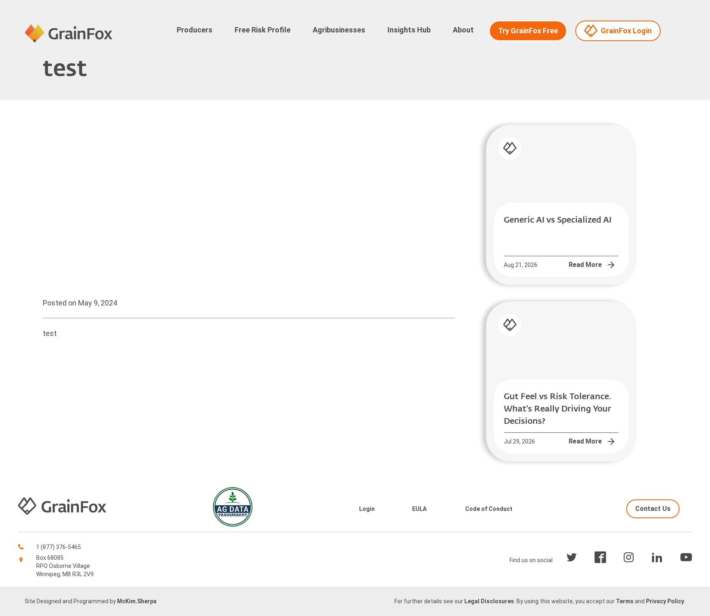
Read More (585, 265)
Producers (194, 29)
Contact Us (653, 509)
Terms (625, 601)
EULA (419, 509)
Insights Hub (409, 29)
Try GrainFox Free (528, 30)
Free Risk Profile (262, 29)
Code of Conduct (488, 509)
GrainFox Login (626, 30)
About (463, 29)
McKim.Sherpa (137, 601)
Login (367, 509)
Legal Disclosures (489, 601)
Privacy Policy (665, 601)
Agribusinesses (339, 29)
